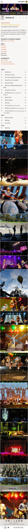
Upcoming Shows (5, 13)
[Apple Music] (19, 521)
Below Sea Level (18, 527)
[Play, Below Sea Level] (5, 527)
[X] (11, 521)
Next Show (23, 17)
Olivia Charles (4, 51)
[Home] (22, 2)
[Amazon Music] (21, 521)
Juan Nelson (3, 47)
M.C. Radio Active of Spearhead (8, 64)
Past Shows (12, 13)
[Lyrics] (25, 72)
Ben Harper (3, 45)
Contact (10, 522)
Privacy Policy (16, 522)
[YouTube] (14, 521)
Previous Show (20, 17)
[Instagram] (6, 521)
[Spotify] (16, 521)
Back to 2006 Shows (26, 17)
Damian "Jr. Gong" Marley (8, 41)
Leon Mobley (3, 49)
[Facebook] (9, 521)
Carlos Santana (4, 60)
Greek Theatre (5, 23)
